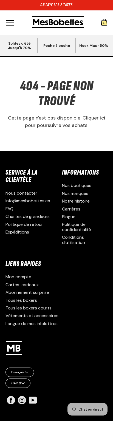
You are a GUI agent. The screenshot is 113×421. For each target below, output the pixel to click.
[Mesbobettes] (58, 22)
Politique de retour (24, 224)
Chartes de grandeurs (27, 216)
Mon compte (18, 277)
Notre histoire (76, 201)
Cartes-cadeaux (22, 285)
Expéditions (17, 232)
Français (17, 372)
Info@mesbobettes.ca (27, 201)
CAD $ (16, 383)
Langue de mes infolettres (31, 323)
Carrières (71, 209)
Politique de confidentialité (76, 226)
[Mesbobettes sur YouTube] (33, 400)
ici (102, 118)
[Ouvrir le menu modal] (10, 23)
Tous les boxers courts (28, 308)
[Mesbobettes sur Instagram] (22, 403)
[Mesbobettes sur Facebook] (11, 403)
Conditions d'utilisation (73, 239)
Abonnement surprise (27, 292)
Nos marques (75, 193)
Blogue (68, 217)
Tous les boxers (21, 300)
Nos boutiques (76, 185)
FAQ (9, 209)
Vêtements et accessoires (31, 315)
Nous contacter (21, 193)
